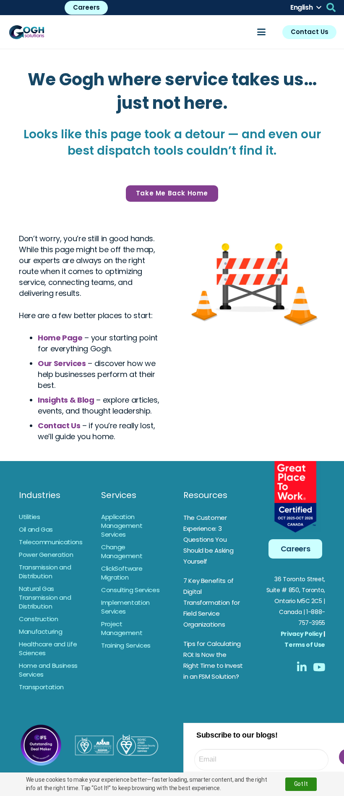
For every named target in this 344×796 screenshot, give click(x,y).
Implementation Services (125, 607)
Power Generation (46, 554)
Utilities (29, 516)
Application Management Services (121, 525)
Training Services (126, 645)
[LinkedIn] (302, 667)
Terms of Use (304, 644)
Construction (38, 618)
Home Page (60, 337)
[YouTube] (319, 667)
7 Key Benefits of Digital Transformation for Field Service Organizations (211, 602)
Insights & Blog (66, 400)
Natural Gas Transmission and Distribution (45, 597)
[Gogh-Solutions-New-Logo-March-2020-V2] (27, 32)
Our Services (62, 363)
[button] (306, 7)
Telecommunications (51, 542)
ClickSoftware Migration (121, 573)
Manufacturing (40, 631)
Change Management (121, 551)
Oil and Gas (36, 529)
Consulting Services (130, 589)
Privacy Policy (302, 634)
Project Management (121, 628)
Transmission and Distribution (45, 571)
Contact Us (59, 425)
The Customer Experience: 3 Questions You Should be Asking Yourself (208, 539)
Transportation (41, 687)
